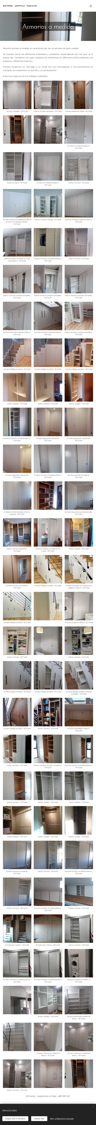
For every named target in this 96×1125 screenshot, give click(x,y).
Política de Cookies (9, 1110)
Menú (90, 6)
